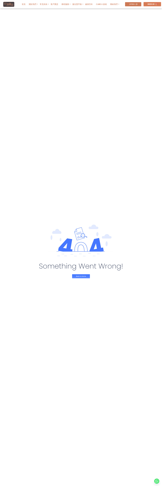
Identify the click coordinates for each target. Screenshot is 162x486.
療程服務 (65, 4)
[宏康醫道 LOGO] (8, 4)
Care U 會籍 (101, 4)
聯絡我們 (114, 4)
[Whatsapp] (156, 481)
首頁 (24, 4)
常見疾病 (43, 4)
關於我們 (32, 4)
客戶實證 (54, 4)
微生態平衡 (77, 4)
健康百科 (89, 4)
